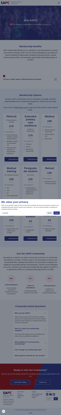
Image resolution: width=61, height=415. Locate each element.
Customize (5, 213)
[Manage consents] (3, 411)
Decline (50, 213)
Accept (57, 213)
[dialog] (30, 207)
